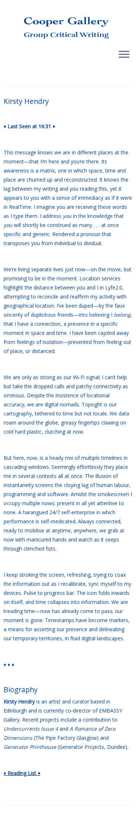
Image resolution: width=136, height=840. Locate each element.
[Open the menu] (124, 54)
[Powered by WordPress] (68, 836)
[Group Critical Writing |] (68, 22)
